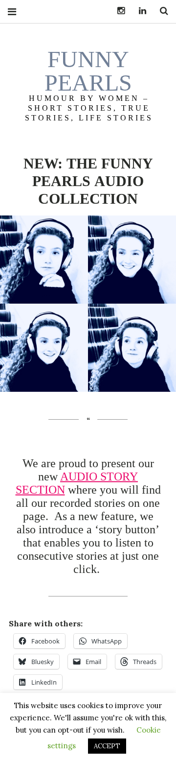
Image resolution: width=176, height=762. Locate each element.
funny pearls (88, 70)
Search (160, 11)
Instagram (117, 11)
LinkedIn (139, 11)
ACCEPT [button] (107, 746)
